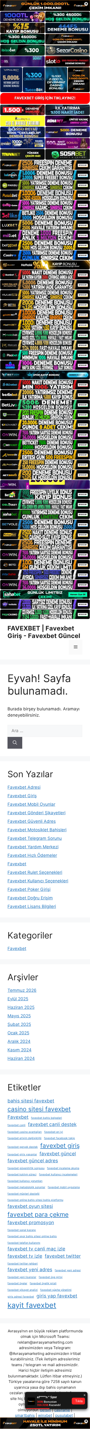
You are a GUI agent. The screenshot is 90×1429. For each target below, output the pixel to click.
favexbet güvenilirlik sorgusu (26, 1168)
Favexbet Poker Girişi (29, 889)
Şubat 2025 (19, 1024)
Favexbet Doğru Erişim (30, 897)
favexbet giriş (60, 1145)
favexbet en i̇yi (53, 1132)
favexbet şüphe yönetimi (56, 1290)
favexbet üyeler (17, 1283)
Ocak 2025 (18, 1032)
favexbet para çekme (38, 1214)
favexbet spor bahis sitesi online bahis (32, 1236)
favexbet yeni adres (30, 1270)
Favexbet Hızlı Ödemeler (32, 855)
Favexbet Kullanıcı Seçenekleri (38, 880)
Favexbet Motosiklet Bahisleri (37, 829)
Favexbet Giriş (22, 795)
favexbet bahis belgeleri (46, 1118)
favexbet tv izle (25, 1256)
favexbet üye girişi (50, 1277)
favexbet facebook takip (59, 1138)
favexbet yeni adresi (68, 1270)
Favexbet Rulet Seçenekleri (35, 872)
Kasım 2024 (20, 1049)
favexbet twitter (63, 1256)
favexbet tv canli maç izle (36, 1249)
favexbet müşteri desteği (24, 1193)
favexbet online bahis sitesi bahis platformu (35, 1200)
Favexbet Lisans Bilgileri (32, 906)
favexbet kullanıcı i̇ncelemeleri (58, 1174)
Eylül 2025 (18, 998)
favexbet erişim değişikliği (25, 1138)
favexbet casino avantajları (25, 1132)
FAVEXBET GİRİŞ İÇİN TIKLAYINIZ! (45, 98)
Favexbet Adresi (24, 787)
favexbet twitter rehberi (23, 1263)
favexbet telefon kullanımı (24, 1242)
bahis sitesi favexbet (31, 1101)
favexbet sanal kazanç (22, 1230)
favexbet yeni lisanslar (22, 1277)
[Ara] (15, 743)
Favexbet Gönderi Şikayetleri (37, 812)
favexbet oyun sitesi (30, 1206)
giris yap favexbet (56, 1296)
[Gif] (45, 264)
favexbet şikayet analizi (23, 1290)
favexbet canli (17, 1125)
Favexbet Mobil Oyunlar (31, 804)
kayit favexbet (32, 1305)
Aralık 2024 (19, 1041)
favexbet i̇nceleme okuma (63, 1168)
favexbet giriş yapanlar (22, 1154)
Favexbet (17, 863)
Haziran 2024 (21, 1058)
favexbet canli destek (52, 1124)
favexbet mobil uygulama (64, 1187)
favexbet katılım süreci (22, 1174)
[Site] (45, 165)
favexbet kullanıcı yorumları (25, 1181)
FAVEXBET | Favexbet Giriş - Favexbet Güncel (44, 632)
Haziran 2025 (21, 1007)
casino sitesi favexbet (39, 1109)
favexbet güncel (58, 1154)
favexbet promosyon (31, 1222)
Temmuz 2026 (22, 990)
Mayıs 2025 (19, 1015)
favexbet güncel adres (33, 1161)
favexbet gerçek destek (23, 1147)
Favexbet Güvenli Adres (32, 821)
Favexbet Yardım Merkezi (33, 846)
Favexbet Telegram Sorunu (35, 838)
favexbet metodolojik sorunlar (26, 1187)
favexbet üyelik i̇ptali (43, 1283)
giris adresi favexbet (21, 1296)
